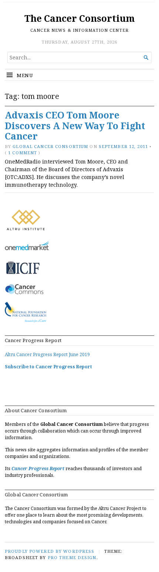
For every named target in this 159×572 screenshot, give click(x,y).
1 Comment (22, 152)
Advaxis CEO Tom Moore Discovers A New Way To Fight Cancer (75, 125)
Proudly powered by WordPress (49, 551)
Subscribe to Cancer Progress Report (48, 366)
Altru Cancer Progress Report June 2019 (47, 354)
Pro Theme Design (72, 557)
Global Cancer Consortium (50, 146)
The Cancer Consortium (79, 18)
